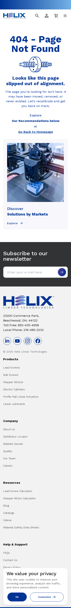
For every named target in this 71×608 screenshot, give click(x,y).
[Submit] (62, 272)
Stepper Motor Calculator (19, 498)
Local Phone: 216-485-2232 (23, 330)
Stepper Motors (13, 382)
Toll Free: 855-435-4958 (21, 325)
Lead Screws (11, 367)
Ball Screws (10, 374)
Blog (6, 505)
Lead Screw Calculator (17, 491)
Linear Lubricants (14, 403)
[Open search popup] (37, 16)
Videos (7, 520)
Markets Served (13, 443)
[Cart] (56, 16)
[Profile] (46, 16)
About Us (9, 429)
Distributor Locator (15, 436)
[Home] (14, 16)
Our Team (9, 458)
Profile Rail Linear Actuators (20, 396)
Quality (7, 451)
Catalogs (8, 512)
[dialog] (35, 586)
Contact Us (10, 560)
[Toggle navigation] (65, 15)
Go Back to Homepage (35, 132)
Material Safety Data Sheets (21, 527)
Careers (8, 465)
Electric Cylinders (14, 389)
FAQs (6, 552)
